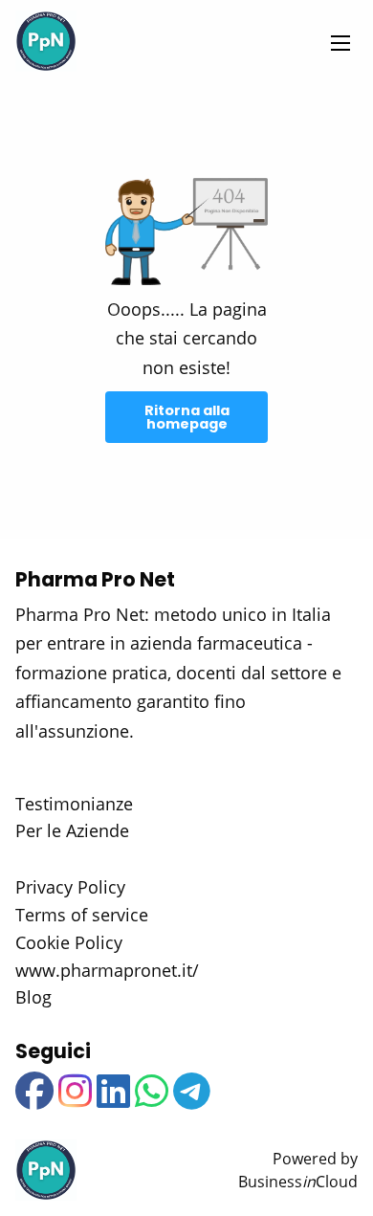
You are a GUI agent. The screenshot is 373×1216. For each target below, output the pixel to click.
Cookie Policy (68, 942)
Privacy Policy (70, 886)
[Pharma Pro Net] (46, 41)
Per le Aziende (72, 830)
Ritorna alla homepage (187, 417)
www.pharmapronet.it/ (107, 970)
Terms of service (81, 914)
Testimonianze (74, 803)
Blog (33, 996)
